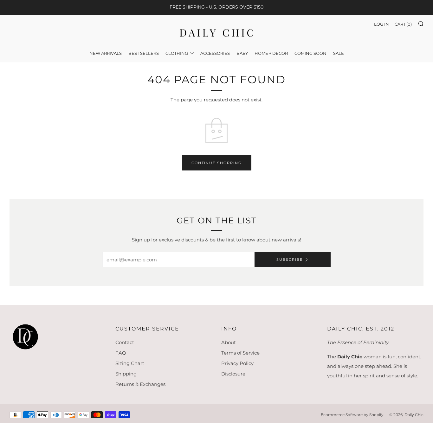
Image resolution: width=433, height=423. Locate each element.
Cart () (403, 24)
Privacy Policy (237, 363)
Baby (242, 53)
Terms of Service (240, 353)
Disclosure (233, 374)
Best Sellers (143, 53)
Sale (338, 53)
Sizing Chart (129, 363)
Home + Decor (271, 53)
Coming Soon (310, 53)
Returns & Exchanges (140, 384)
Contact (124, 342)
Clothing (176, 53)
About (228, 342)
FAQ (120, 353)
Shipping (126, 374)
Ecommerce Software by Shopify (352, 414)
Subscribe (289, 259)
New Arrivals (105, 53)
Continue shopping (216, 163)
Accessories (215, 53)
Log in (381, 24)
